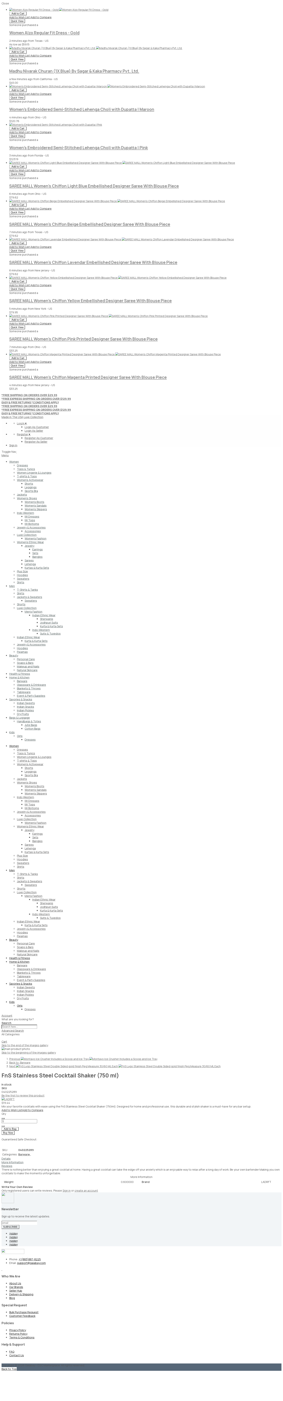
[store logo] (16, 451)
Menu (5, 455)
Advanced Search (13, 1030)
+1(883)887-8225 (30, 1259)
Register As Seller (36, 441)
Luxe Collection (33, 417)
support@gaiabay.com (31, 1263)
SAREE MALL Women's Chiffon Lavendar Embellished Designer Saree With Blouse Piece (93, 262)
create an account (86, 1190)
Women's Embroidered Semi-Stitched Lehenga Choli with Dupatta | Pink (78, 147)
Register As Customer (39, 438)
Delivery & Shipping (21, 1294)
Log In (22, 423)
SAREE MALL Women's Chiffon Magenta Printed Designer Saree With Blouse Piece (88, 377)
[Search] (3, 1039)
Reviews (7, 1166)
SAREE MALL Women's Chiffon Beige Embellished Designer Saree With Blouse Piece (89, 224)
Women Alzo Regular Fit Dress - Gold (44, 32)
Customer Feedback (22, 1316)
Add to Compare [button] (41, 17)
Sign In (13, 445)
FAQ (11, 1351)
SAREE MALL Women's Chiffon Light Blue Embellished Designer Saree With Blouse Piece (94, 186)
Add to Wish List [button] (19, 17)
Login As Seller (34, 430)
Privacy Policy (17, 1330)
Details (6, 1158)
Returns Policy (18, 1334)
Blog (12, 1298)
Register (24, 434)
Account (7, 1015)
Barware (24, 1154)
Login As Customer (37, 427)
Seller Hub (15, 1290)
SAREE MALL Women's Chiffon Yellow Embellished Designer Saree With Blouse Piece (90, 300)
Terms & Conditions (21, 1337)
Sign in (67, 1190)
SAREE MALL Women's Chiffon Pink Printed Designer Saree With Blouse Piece (83, 339)
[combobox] (19, 1027)
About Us (15, 1283)
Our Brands (16, 1287)
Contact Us (16, 1355)
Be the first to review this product (23, 1095)
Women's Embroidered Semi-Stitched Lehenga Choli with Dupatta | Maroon (81, 109)
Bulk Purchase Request (24, 1312)
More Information (12, 1162)
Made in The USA (12, 417)
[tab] (141, 1015)
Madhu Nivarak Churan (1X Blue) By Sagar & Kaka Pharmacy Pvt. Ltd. (74, 71)
